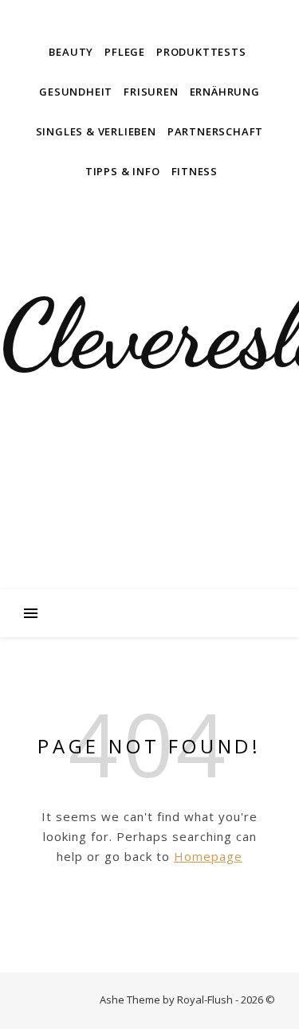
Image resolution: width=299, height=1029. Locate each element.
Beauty (71, 52)
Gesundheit (75, 91)
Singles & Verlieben (96, 131)
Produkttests (201, 52)
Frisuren (151, 91)
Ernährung (225, 91)
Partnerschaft (215, 131)
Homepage (208, 856)
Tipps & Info (122, 171)
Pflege (124, 52)
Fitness (194, 171)
